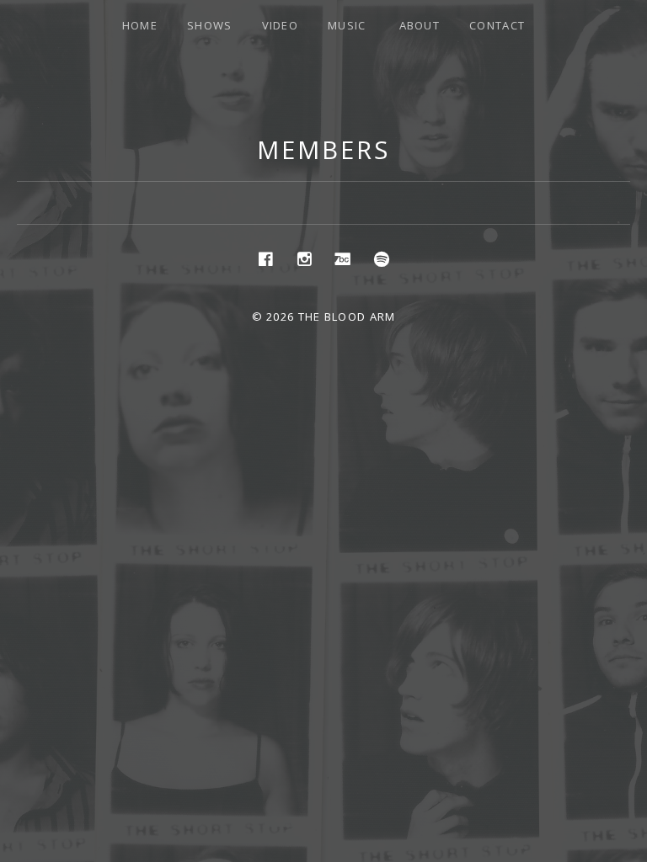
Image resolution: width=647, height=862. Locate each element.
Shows (210, 25)
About (420, 25)
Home (140, 25)
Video (280, 25)
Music (347, 25)
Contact (497, 25)
